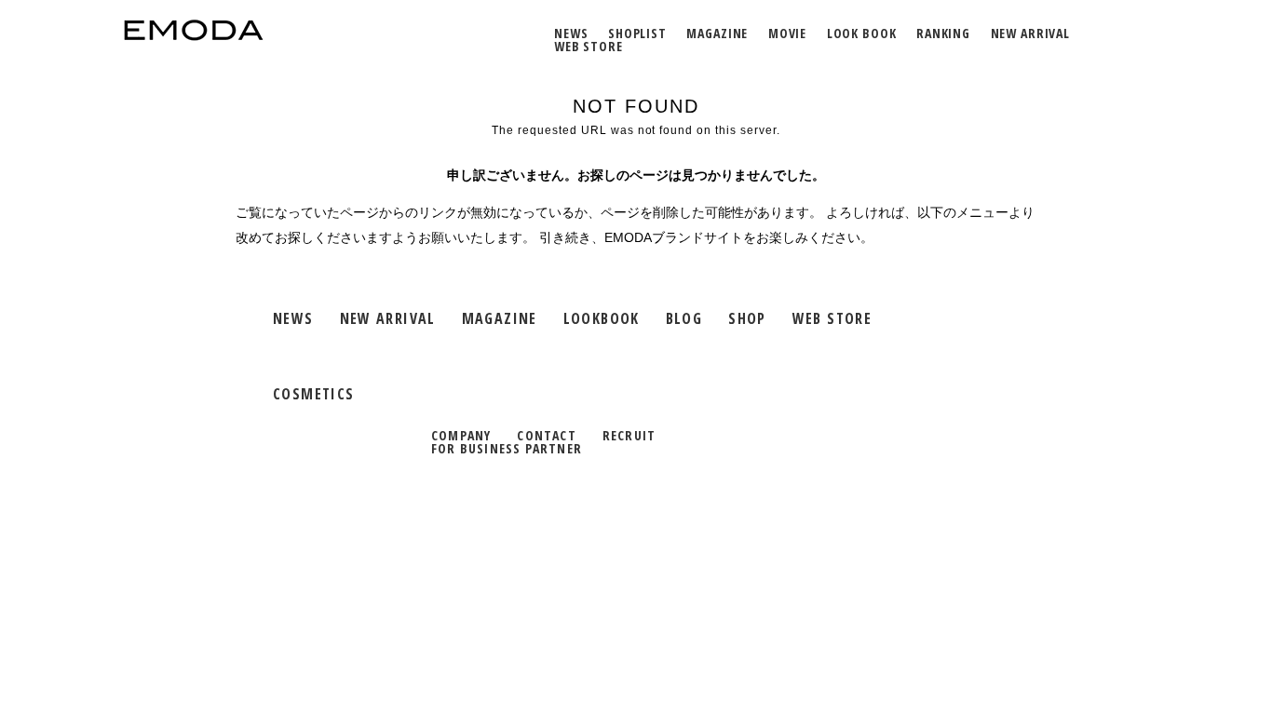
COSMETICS (313, 394)
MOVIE (787, 33)
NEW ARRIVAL (1030, 33)
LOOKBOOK (601, 318)
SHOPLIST (637, 33)
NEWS (571, 33)
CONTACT (546, 435)
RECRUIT (629, 435)
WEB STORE (588, 46)
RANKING (943, 33)
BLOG (684, 318)
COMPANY (461, 435)
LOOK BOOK (862, 33)
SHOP (747, 318)
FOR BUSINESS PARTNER (506, 448)
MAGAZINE (717, 33)
